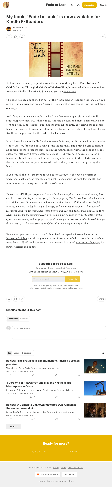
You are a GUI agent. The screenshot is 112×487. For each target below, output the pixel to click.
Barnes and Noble (16, 238)
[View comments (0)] (15, 36)
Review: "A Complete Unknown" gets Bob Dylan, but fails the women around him (41, 406)
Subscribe (89, 5)
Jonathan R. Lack (20, 28)
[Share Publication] (78, 5)
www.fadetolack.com (18, 179)
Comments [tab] (13, 319)
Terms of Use (69, 285)
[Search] (72, 5)
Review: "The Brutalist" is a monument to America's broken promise (43, 362)
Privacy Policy (76, 288)
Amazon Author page (88, 243)
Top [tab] (9, 353)
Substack (42, 481)
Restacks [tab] (24, 319)
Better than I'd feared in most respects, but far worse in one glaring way (40, 412)
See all (11, 426)
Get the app (69, 474)
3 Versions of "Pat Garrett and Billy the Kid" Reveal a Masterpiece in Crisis (38, 384)
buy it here (70, 92)
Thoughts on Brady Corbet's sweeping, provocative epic (32, 368)
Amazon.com (90, 234)
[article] (56, 368)
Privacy (56, 467)
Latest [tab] (16, 353)
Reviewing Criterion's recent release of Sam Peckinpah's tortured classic (39, 390)
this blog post (48, 179)
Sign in (103, 5)
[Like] (9, 36)
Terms (63, 467)
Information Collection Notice (55, 288)
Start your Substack (48, 474)
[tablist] (18, 318)
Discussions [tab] (27, 353)
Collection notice (75, 467)
